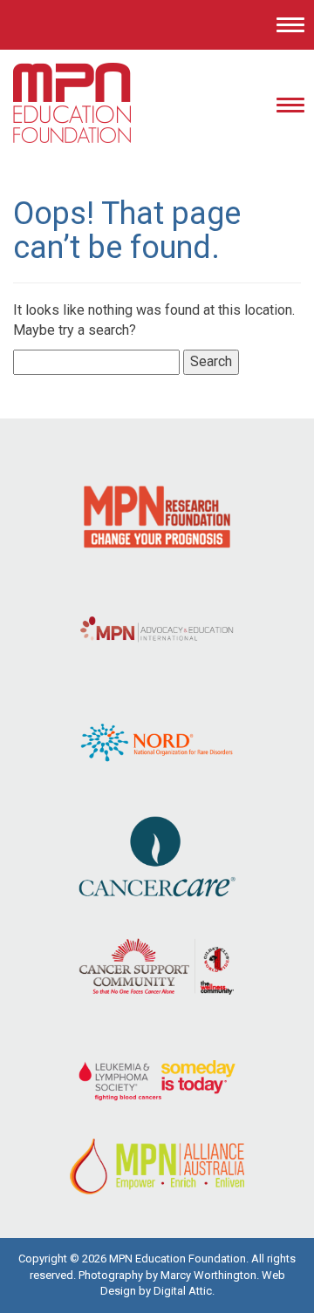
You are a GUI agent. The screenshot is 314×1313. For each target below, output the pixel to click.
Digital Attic (183, 1290)
